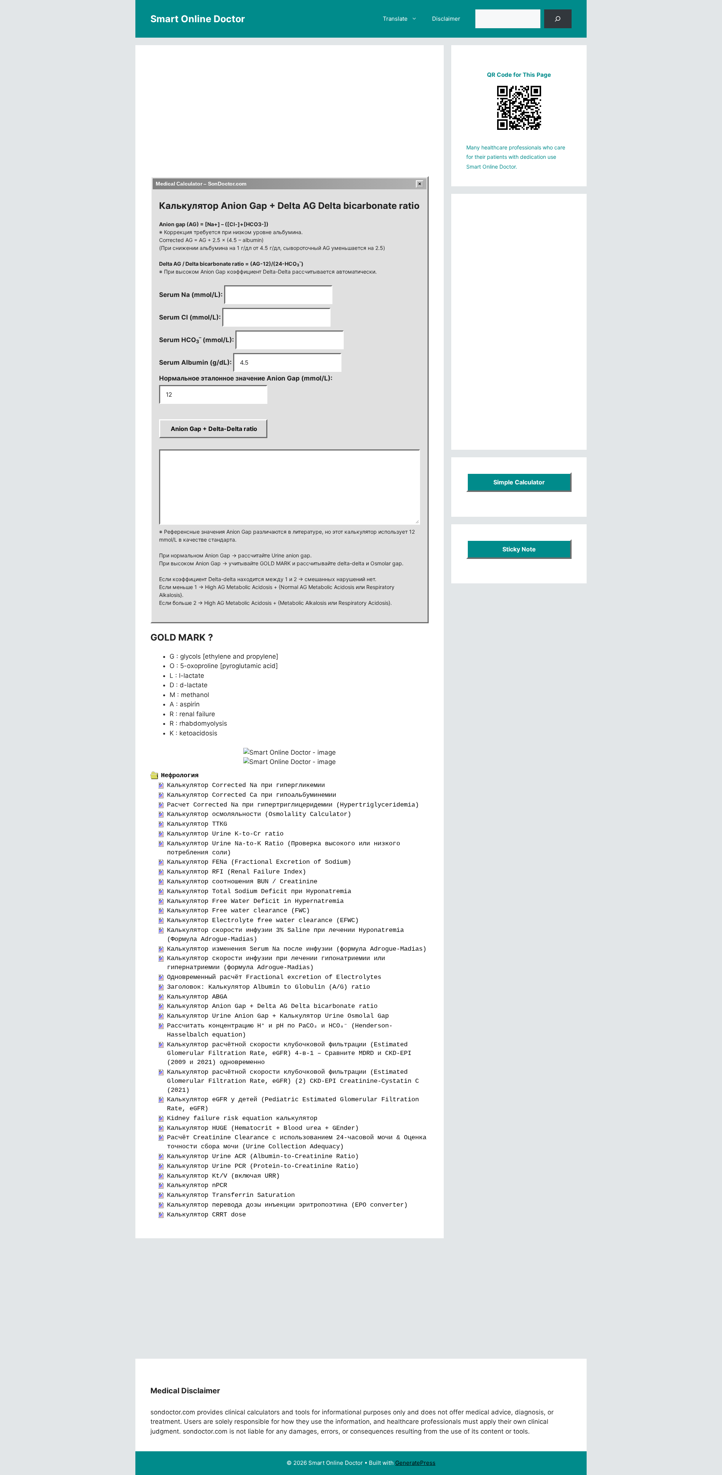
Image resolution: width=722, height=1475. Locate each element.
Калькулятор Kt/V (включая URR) (223, 1176)
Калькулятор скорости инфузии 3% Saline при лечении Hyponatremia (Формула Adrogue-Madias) (285, 935)
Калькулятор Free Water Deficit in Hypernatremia (255, 901)
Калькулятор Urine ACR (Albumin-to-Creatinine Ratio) (263, 1156)
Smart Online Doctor (197, 18)
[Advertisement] (289, 116)
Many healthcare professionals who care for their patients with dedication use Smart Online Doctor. (515, 157)
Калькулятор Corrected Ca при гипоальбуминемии (251, 795)
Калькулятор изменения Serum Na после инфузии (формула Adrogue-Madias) (296, 949)
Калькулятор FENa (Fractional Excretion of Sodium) (259, 862)
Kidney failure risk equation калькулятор (242, 1118)
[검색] (558, 19)
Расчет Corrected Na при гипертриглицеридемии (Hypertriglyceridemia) (293, 804)
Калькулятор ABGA (197, 996)
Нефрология (180, 775)
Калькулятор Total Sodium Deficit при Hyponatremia (259, 891)
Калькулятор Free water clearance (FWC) (238, 910)
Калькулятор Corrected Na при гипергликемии (246, 785)
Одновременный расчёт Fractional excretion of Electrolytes (274, 977)
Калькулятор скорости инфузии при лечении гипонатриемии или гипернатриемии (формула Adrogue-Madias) (276, 963)
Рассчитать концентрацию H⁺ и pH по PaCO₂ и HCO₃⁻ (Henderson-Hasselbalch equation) (280, 1030)
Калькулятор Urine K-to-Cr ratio (225, 833)
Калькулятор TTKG (197, 824)
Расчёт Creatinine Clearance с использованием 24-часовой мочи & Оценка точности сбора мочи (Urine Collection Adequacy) (296, 1142)
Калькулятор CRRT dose (206, 1214)
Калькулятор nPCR (197, 1185)
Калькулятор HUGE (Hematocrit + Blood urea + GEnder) (263, 1128)
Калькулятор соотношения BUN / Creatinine (242, 881)
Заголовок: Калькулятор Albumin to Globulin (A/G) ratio (268, 987)
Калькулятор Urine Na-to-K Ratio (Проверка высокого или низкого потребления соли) (283, 848)
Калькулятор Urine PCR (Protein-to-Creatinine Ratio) (263, 1166)
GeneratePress (415, 1462)
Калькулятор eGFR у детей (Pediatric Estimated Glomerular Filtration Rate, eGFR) (293, 1104)
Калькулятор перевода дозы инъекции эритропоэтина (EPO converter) (287, 1205)
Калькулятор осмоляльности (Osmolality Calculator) (259, 814)
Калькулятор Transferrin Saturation (231, 1195)
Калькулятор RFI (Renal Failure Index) (236, 871)
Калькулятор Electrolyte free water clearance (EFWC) (263, 920)
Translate (395, 18)
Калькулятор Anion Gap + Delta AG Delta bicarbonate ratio (272, 1006)
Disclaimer (446, 18)
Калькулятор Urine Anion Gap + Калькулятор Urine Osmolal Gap (278, 1016)
